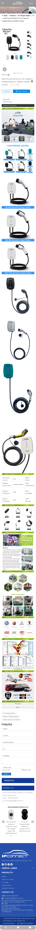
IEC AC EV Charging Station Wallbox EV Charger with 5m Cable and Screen (24, 826)
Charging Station (7, 885)
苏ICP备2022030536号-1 (25, 923)
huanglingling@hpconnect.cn (14, 800)
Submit (6, 774)
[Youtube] (11, 864)
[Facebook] (3, 864)
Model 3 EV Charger (7, 879)
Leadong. (6, 923)
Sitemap (11, 923)
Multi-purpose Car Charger (11, 719)
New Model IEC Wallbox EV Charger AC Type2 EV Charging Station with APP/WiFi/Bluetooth (11, 828)
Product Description (10, 105)
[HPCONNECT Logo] (15, 854)
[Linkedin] (6, 864)
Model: (5, 99)
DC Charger (5, 882)
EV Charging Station (9, 713)
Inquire (6, 91)
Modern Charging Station (11, 716)
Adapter (4, 876)
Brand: (5, 101)
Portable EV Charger (8, 888)
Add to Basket (22, 91)
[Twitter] (9, 864)
